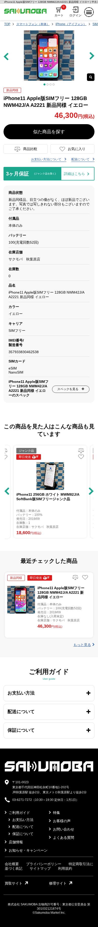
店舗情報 (15, 842)
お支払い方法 (22, 820)
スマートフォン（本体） (33, 24)
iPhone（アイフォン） (71, 24)
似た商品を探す (49, 131)
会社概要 (12, 864)
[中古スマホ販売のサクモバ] (49, 770)
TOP (7, 24)
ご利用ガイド (19, 813)
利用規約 (65, 868)
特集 (56, 813)
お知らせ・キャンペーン (27, 850)
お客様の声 (61, 821)
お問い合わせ (63, 829)
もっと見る (82, 645)
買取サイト (13, 883)
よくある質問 (63, 838)
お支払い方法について (46, 159)
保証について (22, 834)
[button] (7, 491)
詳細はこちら (74, 174)
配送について (80, 159)
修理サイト (58, 883)
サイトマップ (40, 868)
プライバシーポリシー (43, 864)
